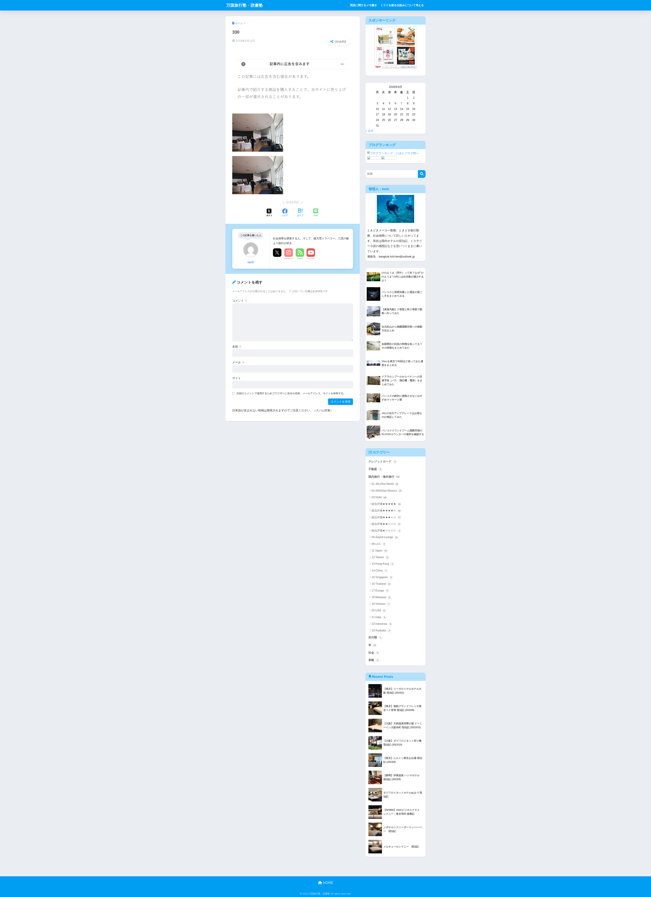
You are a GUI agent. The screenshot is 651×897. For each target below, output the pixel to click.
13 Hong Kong (382, 563)
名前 (237, 346)
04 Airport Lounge (385, 537)
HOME (327, 883)
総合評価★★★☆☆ (386, 517)
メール (238, 362)
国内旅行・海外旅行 (384, 476)
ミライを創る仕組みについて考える (402, 5)
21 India (378, 617)
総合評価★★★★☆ (386, 510)
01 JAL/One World (385, 483)
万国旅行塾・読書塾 (244, 5)
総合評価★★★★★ (386, 503)
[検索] (422, 174)
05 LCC (378, 543)
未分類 (374, 637)
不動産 (374, 469)
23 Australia (381, 630)
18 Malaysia (381, 597)
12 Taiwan (380, 557)
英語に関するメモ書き (363, 5)
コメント (240, 300)
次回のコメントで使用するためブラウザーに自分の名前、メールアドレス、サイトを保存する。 (291, 393)
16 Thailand (381, 583)
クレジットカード (382, 461)
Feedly (300, 258)
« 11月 (369, 130)
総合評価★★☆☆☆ (386, 523)
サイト (236, 378)
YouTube (311, 258)
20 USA (378, 610)
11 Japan (379, 550)
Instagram (288, 258)
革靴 (373, 660)
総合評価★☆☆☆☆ (386, 530)
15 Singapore (382, 577)
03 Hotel (379, 497)
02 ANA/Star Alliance (387, 490)
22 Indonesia (381, 623)
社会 (373, 652)
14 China (379, 570)
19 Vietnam (380, 603)
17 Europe (380, 590)
